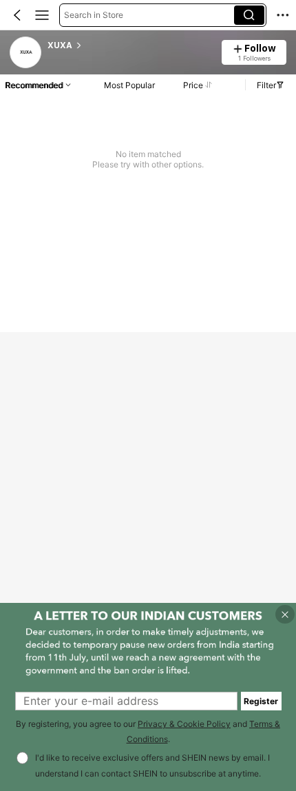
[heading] (130, 45)
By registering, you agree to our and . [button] (148, 732)
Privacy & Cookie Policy (184, 724)
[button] (17, 15)
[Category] (42, 15)
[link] (26, 53)
